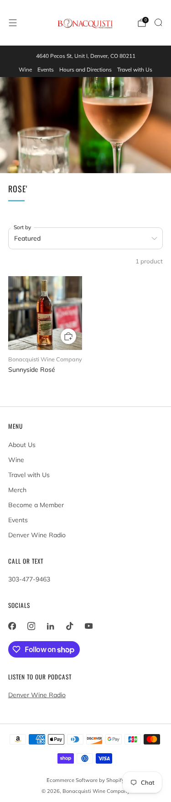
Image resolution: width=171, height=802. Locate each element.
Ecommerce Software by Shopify (85, 780)
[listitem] (85, 56)
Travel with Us (134, 69)
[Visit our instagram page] (31, 626)
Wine (25, 69)
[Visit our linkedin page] (50, 626)
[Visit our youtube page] (88, 626)
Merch (17, 490)
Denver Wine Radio (37, 535)
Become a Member (36, 505)
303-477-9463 (29, 579)
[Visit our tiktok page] (69, 626)
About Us (22, 445)
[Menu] (12, 22)
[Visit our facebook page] (11, 626)
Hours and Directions (85, 69)
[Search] (158, 22)
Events (45, 69)
